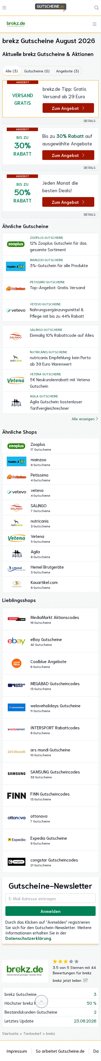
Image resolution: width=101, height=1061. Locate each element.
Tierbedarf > (34, 1033)
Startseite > (12, 1033)
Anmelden (50, 911)
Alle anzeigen (83, 418)
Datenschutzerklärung (28, 938)
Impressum (16, 1050)
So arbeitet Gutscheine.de (60, 1050)
